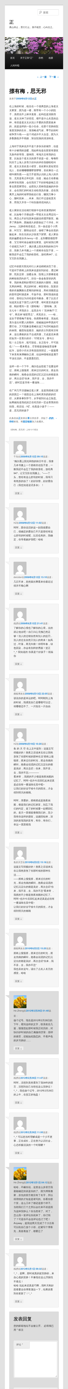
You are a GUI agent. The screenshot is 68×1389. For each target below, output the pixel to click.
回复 (18, 493)
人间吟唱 (14, 65)
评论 (19, 1344)
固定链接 (27, 421)
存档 (41, 57)
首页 (12, 57)
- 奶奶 (51, 418)
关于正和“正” (26, 57)
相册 (51, 57)
